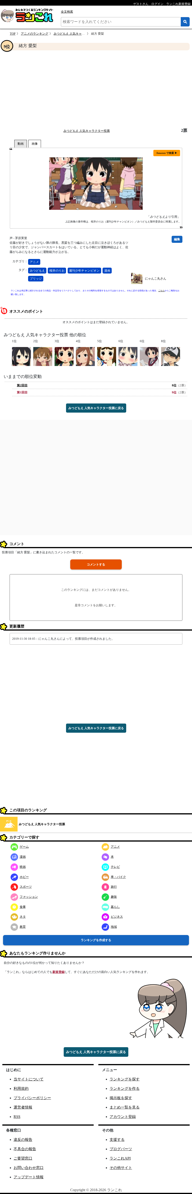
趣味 (114, 896)
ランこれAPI (120, 1158)
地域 (114, 926)
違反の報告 (23, 1140)
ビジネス (117, 916)
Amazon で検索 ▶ (166, 153)
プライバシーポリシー (32, 1098)
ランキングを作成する (96, 940)
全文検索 (67, 11)
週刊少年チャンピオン (84, 270)
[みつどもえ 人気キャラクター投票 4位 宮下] (85, 356)
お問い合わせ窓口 (29, 1168)
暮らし (115, 907)
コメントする (96, 564)
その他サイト (121, 1168)
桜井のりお (57, 270)
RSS (17, 1117)
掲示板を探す (121, 1098)
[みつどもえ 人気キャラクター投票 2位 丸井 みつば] (42, 356)
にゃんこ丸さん (155, 278)
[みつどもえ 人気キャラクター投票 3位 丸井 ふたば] (64, 356)
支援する (117, 1140)
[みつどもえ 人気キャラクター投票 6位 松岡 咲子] (149, 356)
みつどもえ (37, 270)
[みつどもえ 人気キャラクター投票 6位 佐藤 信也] (127, 356)
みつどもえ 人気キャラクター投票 (77, 33)
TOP (12, 33)
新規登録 (58, 972)
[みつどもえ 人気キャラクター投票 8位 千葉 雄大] (170, 356)
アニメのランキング (34, 33)
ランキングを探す (125, 1079)
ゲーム (24, 846)
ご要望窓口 (23, 1158)
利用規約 (21, 1088)
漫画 (107, 270)
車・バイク (118, 877)
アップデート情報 (29, 1177)
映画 (23, 867)
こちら (161, 290)
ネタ (23, 916)
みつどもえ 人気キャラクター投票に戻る (96, 408)
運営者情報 (23, 1107)
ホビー (24, 877)
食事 (23, 907)
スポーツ (26, 886)
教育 (23, 926)
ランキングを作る (125, 1088)
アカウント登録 (123, 1117)
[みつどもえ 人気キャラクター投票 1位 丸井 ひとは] (21, 356)
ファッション (29, 896)
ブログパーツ (121, 1149)
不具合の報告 (25, 1149)
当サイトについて (29, 1079)
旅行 (114, 886)
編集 (177, 239)
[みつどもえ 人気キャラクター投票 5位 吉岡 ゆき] (106, 356)
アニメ (34, 262)
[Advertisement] (96, 89)
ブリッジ (36, 278)
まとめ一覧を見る (125, 1107)
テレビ (115, 867)
